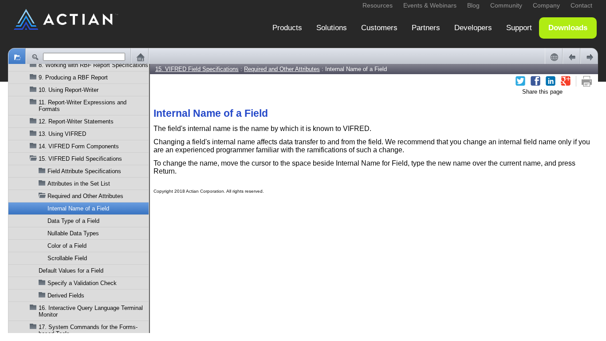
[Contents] (16, 56)
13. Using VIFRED (62, 134)
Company (546, 5)
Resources (377, 5)
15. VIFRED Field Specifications (80, 158)
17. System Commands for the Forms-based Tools (88, 330)
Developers (473, 28)
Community (506, 5)
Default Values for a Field (71, 270)
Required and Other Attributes (85, 196)
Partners (426, 28)
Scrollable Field (67, 258)
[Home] (139, 56)
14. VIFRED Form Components (79, 146)
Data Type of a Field (73, 221)
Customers (379, 28)
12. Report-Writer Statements (76, 121)
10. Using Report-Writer (68, 90)
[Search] (34, 56)
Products (287, 28)
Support (519, 28)
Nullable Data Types (73, 233)
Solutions (331, 28)
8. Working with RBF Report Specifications (93, 65)
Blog (473, 5)
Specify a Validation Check (82, 283)
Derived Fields (65, 295)
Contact (581, 5)
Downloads (567, 28)
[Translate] (553, 56)
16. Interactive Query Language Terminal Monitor (91, 311)
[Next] (589, 56)
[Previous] (571, 56)
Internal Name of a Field (78, 208)
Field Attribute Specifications (84, 171)
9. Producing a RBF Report (73, 77)
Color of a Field (67, 245)
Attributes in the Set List (78, 183)
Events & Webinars (429, 5)
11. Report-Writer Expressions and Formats (82, 105)
